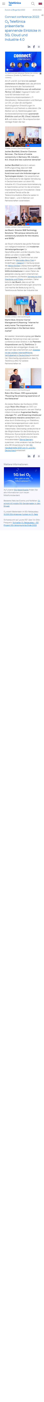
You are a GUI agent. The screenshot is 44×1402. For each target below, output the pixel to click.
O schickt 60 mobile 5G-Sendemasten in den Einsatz (22, 503)
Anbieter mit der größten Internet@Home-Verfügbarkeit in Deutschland (22, 352)
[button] (29, 46)
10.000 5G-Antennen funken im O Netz (21, 514)
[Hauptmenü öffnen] (3, 3)
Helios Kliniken (14, 265)
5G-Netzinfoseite (21, 490)
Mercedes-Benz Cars (25, 260)
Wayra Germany (26, 439)
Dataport (20, 263)
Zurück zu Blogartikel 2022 (15, 10)
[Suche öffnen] (33, 3)
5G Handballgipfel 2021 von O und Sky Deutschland (20, 448)
